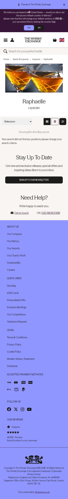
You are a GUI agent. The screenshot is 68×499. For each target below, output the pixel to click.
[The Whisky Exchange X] (16, 409)
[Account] (12, 40)
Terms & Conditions (17, 337)
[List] (54, 121)
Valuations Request (17, 321)
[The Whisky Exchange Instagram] (22, 409)
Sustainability (14, 262)
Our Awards (13, 248)
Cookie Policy (14, 351)
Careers (11, 269)
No (39, 28)
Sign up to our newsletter (34, 180)
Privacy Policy (14, 344)
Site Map (11, 285)
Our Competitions (16, 314)
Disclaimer (12, 366)
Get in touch (21, 213)
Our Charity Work (16, 255)
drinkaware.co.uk (42, 492)
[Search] (6, 51)
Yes (29, 28)
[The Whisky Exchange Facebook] (9, 409)
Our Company (14, 234)
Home (6, 59)
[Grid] (47, 121)
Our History (13, 241)
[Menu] (5, 40)
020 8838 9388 (50, 213)
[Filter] (62, 121)
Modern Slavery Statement (21, 358)
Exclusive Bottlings (16, 307)
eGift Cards (12, 293)
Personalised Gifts (16, 300)
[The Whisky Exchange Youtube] (29, 409)
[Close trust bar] (64, 4)
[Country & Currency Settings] (61, 40)
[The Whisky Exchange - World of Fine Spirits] (33, 39)
